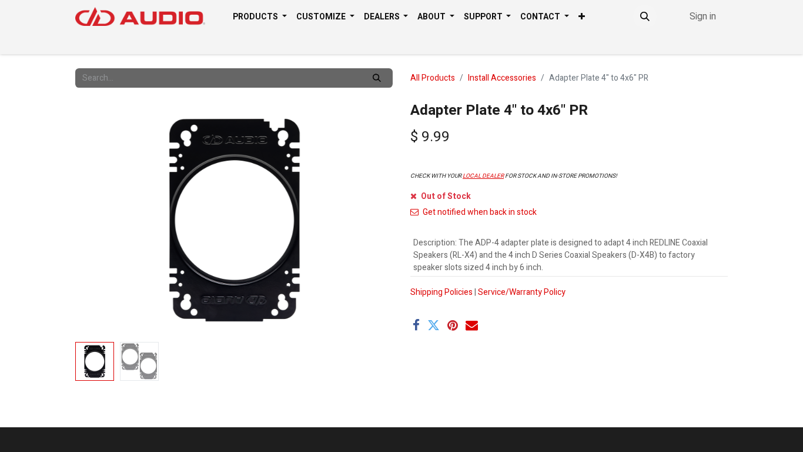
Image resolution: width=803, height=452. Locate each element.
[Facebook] (416, 325)
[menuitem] (260, 17)
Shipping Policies (441, 292)
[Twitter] (433, 325)
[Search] (377, 78)
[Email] (472, 325)
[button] (645, 16)
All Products (432, 78)
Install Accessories (502, 78)
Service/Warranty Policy (522, 292)
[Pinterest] (452, 325)
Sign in (703, 16)
